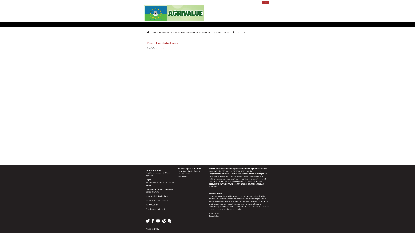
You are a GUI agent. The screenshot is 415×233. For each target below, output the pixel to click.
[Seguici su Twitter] (148, 221)
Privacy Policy (214, 213)
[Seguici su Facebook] (153, 221)
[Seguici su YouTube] (158, 221)
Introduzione (240, 32)
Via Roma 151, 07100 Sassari (157, 200)
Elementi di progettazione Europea (162, 43)
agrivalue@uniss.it (158, 209)
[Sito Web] (164, 221)
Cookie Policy (214, 216)
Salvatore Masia (158, 48)
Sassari (166, 196)
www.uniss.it (182, 176)
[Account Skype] (169, 221)
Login (265, 2)
